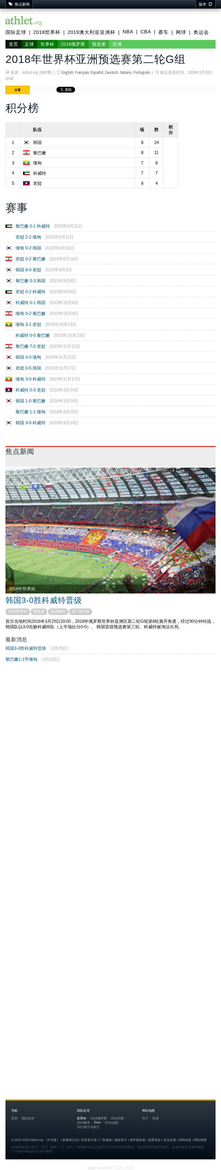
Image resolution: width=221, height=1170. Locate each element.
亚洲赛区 (58, 611)
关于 (145, 1118)
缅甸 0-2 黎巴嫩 (30, 313)
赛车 (163, 32)
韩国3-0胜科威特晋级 (43, 600)
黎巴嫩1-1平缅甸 (21, 659)
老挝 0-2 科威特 (30, 291)
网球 (181, 32)
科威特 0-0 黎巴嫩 (33, 335)
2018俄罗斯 (73, 44)
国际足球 (15, 32)
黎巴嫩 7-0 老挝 (30, 346)
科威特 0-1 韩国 (30, 302)
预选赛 (99, 44)
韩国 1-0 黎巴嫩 (30, 400)
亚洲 (117, 44)
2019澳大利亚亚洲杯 (91, 32)
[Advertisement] (110, 715)
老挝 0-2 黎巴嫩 (30, 258)
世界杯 (47, 44)
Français (82, 72)
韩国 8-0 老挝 (28, 269)
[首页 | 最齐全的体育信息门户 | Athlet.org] (24, 21)
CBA (145, 31)
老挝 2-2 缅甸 (28, 237)
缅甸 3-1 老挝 (28, 324)
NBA (128, 31)
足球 (29, 44)
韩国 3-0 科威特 (30, 422)
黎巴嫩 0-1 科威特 (33, 226)
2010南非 (83, 1122)
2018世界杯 (46, 32)
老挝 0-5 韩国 (28, 368)
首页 (13, 44)
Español (97, 72)
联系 (156, 1118)
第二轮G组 (80, 611)
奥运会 (201, 32)
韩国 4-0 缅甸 (28, 357)
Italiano (126, 72)
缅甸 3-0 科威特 (30, 378)
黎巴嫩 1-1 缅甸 (30, 411)
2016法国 (111, 1122)
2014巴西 (117, 1118)
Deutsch (111, 72)
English (67, 72)
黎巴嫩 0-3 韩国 (30, 280)
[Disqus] (110, 832)
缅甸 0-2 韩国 (28, 247)
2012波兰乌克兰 (88, 1127)
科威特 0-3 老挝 (30, 389)
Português (142, 72)
